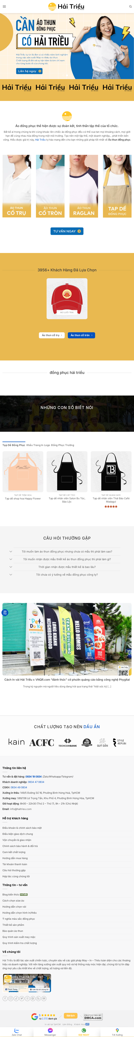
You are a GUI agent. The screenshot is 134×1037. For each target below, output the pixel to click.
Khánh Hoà (79, 1024)
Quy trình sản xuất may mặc (18, 937)
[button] (4, 6)
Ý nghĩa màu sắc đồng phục (18, 918)
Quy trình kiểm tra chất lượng (19, 943)
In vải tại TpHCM (52, 1024)
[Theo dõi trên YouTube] (43, 998)
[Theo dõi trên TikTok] (16, 998)
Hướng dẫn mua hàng (15, 858)
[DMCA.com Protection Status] (93, 1016)
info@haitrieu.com (21, 809)
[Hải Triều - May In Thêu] (66, 6)
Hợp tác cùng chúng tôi (16, 876)
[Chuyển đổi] (11, 551)
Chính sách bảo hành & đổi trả (20, 846)
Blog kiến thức (10, 894)
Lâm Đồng (67, 1024)
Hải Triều (7, 960)
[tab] (13, 445)
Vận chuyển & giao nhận (16, 840)
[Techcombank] (67, 742)
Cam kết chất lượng (13, 852)
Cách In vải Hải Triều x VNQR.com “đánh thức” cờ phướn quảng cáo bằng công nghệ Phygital (67, 679)
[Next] (127, 46)
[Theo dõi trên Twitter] (21, 998)
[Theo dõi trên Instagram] (10, 998)
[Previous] (7, 46)
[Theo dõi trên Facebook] (5, 998)
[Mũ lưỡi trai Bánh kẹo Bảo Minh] (67, 298)
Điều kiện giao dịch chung (17, 833)
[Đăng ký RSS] (38, 998)
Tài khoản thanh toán (14, 864)
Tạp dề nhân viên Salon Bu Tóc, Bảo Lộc (67, 500)
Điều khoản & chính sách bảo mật (22, 827)
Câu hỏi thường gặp (13, 870)
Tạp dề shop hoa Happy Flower (23, 498)
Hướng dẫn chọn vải (14, 906)
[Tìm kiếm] (130, 6)
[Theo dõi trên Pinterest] (32, 998)
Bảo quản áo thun (12, 930)
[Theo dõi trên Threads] (27, 998)
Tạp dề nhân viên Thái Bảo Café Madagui (111, 500)
